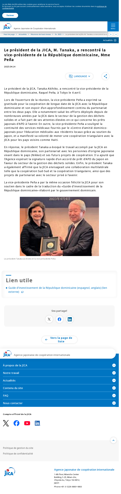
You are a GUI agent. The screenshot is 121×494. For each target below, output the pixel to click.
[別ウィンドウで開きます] (49, 319)
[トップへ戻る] (113, 440)
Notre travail (11, 373)
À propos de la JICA (15, 365)
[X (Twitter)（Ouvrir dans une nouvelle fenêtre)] (6, 423)
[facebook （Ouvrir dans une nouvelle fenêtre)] (16, 423)
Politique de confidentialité (18, 453)
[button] (79, 76)
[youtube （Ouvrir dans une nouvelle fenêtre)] (27, 423)
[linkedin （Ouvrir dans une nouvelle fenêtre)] (38, 423)
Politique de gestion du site (18, 448)
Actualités (108, 40)
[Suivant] (115, 34)
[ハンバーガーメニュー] (113, 25)
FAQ (5, 395)
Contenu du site (13, 388)
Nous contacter (13, 403)
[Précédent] (111, 34)
